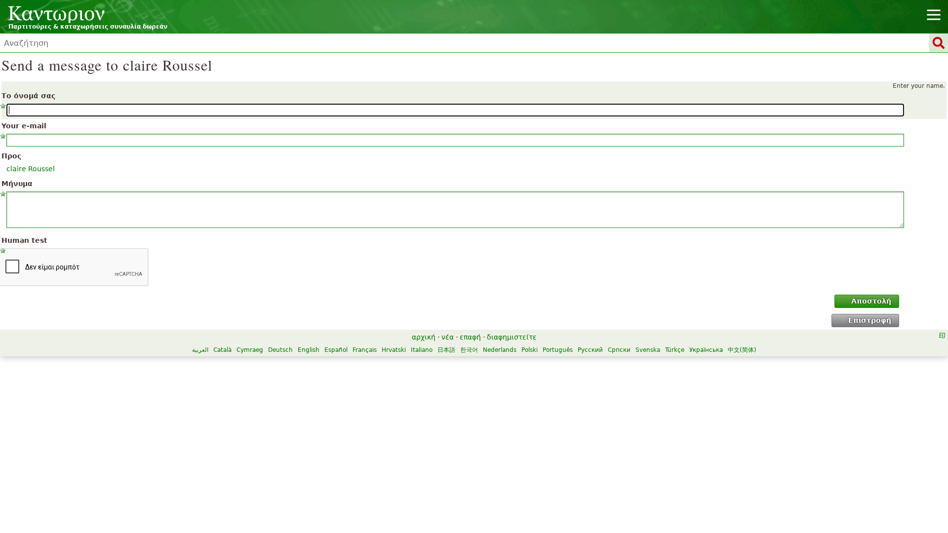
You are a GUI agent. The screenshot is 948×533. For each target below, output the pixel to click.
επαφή (470, 337)
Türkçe (674, 349)
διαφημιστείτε (512, 337)
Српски (619, 349)
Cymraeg (250, 349)
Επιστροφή (869, 320)
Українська (706, 349)
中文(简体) (742, 349)
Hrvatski (394, 349)
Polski (529, 349)
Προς (11, 156)
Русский (590, 349)
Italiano (422, 349)
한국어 (469, 349)
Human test (24, 240)
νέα (447, 337)
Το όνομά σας (28, 96)
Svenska (647, 349)
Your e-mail (23, 126)
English (308, 349)
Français (365, 349)
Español (336, 349)
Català (222, 349)
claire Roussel (30, 169)
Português (558, 349)
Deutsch (280, 349)
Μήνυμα (17, 184)
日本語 (446, 349)
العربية (200, 349)
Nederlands (499, 349)
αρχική (423, 337)
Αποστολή (871, 301)
